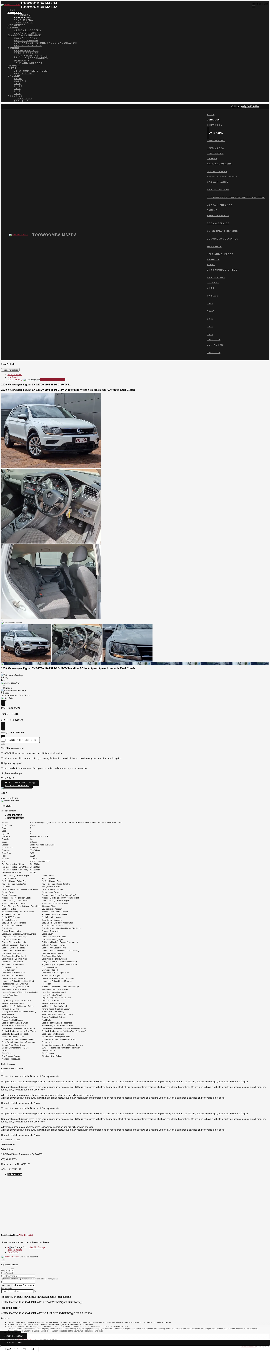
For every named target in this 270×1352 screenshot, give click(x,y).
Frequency (5, 1270)
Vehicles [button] (15, 12)
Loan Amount (7, 1273)
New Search (13, 377)
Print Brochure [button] (25, 1235)
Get (15, 1174)
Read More (6, 1140)
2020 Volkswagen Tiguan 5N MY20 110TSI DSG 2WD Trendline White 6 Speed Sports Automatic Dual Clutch (68, 389)
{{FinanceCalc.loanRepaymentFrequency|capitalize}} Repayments (29, 1279)
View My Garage (36, 380)
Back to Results (17, 785)
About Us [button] (15, 96)
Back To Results (15, 374)
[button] (135, 1318)
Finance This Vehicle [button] (20, 740)
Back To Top (13, 1252)
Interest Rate (6, 1288)
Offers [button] (13, 27)
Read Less (15, 1140)
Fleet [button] (12, 68)
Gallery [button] (14, 76)
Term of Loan (6, 1285)
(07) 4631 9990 (250, 106)
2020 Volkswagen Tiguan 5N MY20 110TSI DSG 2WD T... (36, 384)
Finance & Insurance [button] (24, 35)
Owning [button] (13, 48)
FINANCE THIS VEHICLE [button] (19, 1349)
